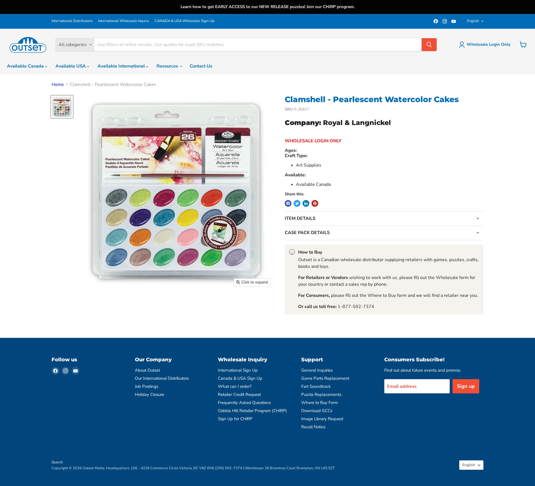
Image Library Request (322, 419)
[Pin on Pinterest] (315, 203)
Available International (122, 66)
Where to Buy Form (319, 402)
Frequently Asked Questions (244, 402)
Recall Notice (313, 427)
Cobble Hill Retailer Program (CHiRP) (252, 410)
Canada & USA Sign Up (240, 378)
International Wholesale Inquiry (123, 21)
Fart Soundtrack (316, 386)
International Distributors (72, 21)
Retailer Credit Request (239, 394)
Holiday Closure (149, 394)
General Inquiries (317, 370)
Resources (168, 66)
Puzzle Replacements (321, 394)
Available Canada (26, 66)
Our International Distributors (162, 378)
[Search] (429, 44)
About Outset (147, 370)
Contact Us (201, 66)
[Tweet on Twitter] (297, 203)
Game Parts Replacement (325, 378)
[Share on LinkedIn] (306, 203)
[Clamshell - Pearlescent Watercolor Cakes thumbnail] (62, 106)
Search (57, 462)
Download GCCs (316, 410)
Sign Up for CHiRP (235, 419)
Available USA (71, 66)
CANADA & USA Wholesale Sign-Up (185, 21)
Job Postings (146, 386)
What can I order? (235, 386)
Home (58, 84)
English (473, 20)
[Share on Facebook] (288, 203)
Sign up (466, 386)
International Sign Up (238, 370)
